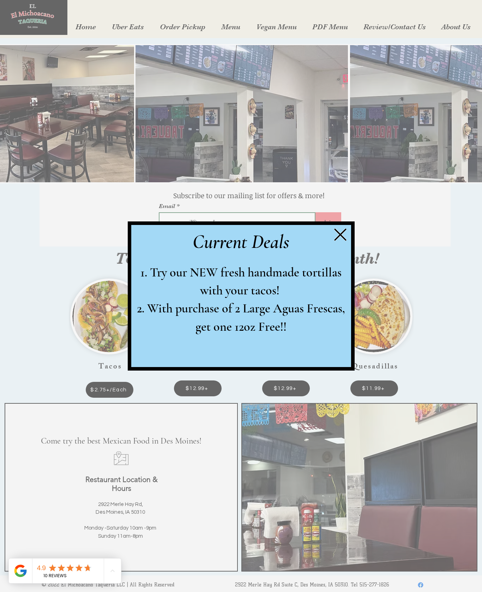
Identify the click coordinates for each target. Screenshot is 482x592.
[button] (340, 234)
